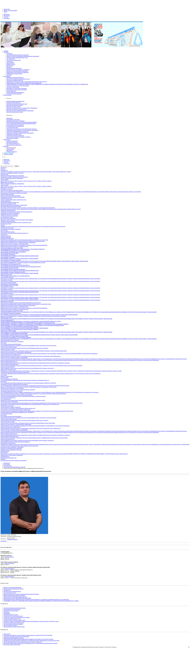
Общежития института (6, 214)
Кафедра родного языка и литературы (44, 368)
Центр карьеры (11, 400)
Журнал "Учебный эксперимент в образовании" (36, 387)
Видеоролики (4, 452)
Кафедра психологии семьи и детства (14, 356)
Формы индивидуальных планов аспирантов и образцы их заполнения (123, 191)
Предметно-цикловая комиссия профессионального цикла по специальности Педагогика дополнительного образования (128, 360)
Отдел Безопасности (6, 399)
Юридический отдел (23, 233)
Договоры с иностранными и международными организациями (17, 219)
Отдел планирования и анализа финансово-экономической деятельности (19, 380)
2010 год (3, 181)
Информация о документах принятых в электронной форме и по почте (27, 262)
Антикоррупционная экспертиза (61, 444)
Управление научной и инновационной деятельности (20, 133)
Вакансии (9, 67)
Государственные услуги (10, 592)
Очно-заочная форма (20, 251)
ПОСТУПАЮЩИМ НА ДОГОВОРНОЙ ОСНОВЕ (44, 324)
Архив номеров (5, 179)
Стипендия (15, 214)
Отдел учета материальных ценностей (25, 389)
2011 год (7, 181)
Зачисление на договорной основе (9, 278)
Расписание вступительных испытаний (17, 88)
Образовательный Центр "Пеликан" (10, 340)
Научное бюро (52, 387)
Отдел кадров (4, 230)
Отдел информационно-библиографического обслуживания (16, 383)
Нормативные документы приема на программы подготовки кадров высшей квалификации (24, 245)
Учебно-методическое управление (15, 135)
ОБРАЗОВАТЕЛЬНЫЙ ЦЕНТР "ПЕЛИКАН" (22, 412)
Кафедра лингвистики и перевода (39, 348)
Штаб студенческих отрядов (38, 396)
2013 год (17, 181)
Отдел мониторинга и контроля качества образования (14, 403)
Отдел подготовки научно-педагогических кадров (56, 385)
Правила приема (5, 241)
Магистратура (18, 222)
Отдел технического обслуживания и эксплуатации (85, 392)
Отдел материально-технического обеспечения (61, 411)
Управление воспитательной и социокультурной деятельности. (17, 395)
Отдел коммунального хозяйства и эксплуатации (36, 411)
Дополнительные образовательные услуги (17, 57)
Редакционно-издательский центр (15, 126)
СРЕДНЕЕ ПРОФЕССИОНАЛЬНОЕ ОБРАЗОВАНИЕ (74, 261)
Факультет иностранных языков (15, 105)
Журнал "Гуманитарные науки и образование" (12, 387)
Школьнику (7, 14)
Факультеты (10, 150)
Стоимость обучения (81, 191)
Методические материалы (76, 444)
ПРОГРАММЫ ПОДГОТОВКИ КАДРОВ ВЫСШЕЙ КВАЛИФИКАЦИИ (19, 255)
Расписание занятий (54, 191)
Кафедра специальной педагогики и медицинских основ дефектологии (42, 356)
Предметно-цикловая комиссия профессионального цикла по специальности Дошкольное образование (85, 358)
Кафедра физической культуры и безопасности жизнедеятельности (22, 362)
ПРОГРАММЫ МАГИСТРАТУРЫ (9, 253)
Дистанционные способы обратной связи (14, 626)
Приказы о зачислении (6, 274)
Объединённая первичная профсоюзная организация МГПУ (22, 122)
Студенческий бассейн (12, 127)
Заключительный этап (6, 198)
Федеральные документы (20, 193)
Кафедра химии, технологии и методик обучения (43, 345)
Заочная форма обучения (7, 266)
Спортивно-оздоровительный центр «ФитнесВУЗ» (16, 636)
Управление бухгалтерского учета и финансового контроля (22, 129)
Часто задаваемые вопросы (10, 625)
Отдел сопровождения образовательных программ (69, 403)
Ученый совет (4, 170)
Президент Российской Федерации (12, 587)
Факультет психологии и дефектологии (16, 109)
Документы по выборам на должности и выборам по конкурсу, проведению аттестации (23, 171)
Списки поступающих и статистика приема (18, 85)
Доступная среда (11, 59)
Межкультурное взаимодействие (119, 453)
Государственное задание (7, 217)
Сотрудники (10, 61)
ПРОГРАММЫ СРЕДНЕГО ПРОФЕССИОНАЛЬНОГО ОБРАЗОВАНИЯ (19, 258)
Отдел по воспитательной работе (9, 396)
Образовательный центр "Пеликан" (16, 120)
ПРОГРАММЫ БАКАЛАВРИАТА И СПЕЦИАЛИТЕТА (15, 250)
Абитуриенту (7, 15)
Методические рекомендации (8, 453)
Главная (6, 50)
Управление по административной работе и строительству (15, 409)
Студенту (6, 17)
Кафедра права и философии (47, 423)
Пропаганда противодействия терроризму (17, 71)
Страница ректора (8, 154)
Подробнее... (4, 541)
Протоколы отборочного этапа (18, 199)
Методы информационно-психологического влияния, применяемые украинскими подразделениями (41, 453)
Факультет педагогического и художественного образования (22, 108)
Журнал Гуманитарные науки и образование (12, 178)
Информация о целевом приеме (17, 241)
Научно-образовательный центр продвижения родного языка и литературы (23, 642)
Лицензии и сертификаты (7, 173)
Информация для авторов (7, 182)
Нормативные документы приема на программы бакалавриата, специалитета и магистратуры (24, 239)
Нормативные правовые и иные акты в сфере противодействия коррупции (20, 444)
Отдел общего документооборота (9, 233)
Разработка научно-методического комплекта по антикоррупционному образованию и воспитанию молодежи (31, 640)
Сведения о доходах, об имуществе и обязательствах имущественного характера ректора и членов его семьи (93, 370)
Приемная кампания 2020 (7, 301)
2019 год (45, 181)
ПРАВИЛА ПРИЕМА (63, 324)
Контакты (9, 75)
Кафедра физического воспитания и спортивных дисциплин (54, 362)
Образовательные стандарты (8, 221)
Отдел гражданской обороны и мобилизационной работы (21, 123)
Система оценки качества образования (13, 624)
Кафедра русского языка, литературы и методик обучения (20, 368)
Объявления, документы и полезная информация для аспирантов (32, 191)
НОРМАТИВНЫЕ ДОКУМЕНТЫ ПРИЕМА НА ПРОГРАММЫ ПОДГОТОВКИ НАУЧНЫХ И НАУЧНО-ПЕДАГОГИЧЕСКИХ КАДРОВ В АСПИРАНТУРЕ (47, 84)
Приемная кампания (6, 237)
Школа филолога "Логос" (74, 209)
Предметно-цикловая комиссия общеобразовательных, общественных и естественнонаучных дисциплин (32, 358)
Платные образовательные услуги (12, 618)
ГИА (14, 191)
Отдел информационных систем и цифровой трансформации (16, 392)
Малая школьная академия (7, 194)
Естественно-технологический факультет (17, 104)
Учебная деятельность (12, 141)
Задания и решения (6, 199)
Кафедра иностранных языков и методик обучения (18, 348)
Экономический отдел (43, 380)
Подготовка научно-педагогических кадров (12, 190)
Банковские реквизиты (20, 460)
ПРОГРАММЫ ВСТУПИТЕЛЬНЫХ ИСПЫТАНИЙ (14, 333)
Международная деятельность (14, 145)
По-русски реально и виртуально (12, 644)
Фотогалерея (7, 634)
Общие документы (18, 173)
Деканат (3, 345)
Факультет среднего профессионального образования (20, 110)
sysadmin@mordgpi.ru (12, 539)
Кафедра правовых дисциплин (48, 350)
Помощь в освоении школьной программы (44, 207)
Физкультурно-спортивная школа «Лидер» (32, 209)
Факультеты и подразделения (11, 610)
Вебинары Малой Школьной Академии (14, 638)
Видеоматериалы (5, 451)
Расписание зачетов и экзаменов (68, 191)
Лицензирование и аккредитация (12, 609)
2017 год (35, 181)
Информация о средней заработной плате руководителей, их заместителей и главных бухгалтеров (26, 370)
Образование (7, 613)
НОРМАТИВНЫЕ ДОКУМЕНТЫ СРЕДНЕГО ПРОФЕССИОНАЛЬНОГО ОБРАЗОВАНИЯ (24, 328)
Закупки (3, 225)
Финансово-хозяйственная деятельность (14, 622)
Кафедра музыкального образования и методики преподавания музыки (23, 353)
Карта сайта (7, 9)
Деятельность (7, 139)
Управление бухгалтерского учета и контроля (12, 388)
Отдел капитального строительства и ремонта (12, 411)
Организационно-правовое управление (11, 229)
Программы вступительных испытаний (17, 89)
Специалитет (25, 222)
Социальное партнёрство (7, 372)
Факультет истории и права (13, 106)
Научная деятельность (12, 142)
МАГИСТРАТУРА (25, 261)
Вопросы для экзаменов (7, 191)
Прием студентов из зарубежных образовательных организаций (23, 56)
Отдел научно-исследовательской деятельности (32, 385)
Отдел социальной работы (24, 396)
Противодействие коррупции (14, 68)
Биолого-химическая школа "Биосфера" (11, 195)
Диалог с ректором (9, 153)
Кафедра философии (61, 350)
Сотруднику (7, 18)
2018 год (40, 181)
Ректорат (3, 169)
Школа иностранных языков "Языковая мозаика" (55, 209)
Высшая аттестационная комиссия (12, 591)
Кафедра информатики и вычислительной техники (18, 365)
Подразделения (7, 95)
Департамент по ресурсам (13, 119)
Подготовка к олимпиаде (26, 207)
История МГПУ (11, 63)
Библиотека (9, 118)
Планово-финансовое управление (15, 124)
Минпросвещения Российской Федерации (14, 595)
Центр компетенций (20, 400)
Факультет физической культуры (15, 112)
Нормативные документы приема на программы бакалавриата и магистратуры (27, 81)
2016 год (31, 181)
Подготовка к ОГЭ (15, 207)
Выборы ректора (11, 64)
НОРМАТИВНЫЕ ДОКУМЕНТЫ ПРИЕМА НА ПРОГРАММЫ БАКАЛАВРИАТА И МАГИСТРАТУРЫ (28, 322)
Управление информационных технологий (17, 131)
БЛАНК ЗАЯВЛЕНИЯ (6, 321)
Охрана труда (4, 234)
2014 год (21, 181)
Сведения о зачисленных (13, 87)
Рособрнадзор (7, 590)
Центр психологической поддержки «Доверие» (19, 137)
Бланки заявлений (11, 91)
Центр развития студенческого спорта (35, 400)
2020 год (49, 181)
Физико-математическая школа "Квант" (11, 209)
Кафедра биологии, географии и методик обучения (18, 345)
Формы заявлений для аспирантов (96, 191)
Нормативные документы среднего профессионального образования (24, 83)
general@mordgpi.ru (9, 563)
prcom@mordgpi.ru (9, 556)
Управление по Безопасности (14, 134)
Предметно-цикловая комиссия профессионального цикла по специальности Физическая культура (72, 360)
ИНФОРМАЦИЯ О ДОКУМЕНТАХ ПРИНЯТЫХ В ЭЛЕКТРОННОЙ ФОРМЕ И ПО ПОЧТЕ (36, 321)
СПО (30, 222)
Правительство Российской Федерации (13, 588)
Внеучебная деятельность (13, 143)
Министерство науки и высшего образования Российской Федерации (21, 594)
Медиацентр (4, 400)
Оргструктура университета (14, 60)
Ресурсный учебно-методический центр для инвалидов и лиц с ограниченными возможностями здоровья (30, 643)
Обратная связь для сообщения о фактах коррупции (25, 445)
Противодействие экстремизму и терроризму (18, 69)
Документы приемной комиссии (15, 80)
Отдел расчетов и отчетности (8, 389)
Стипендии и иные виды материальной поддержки (17, 617)
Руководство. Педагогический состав (13, 616)
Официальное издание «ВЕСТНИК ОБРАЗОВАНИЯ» (17, 598)
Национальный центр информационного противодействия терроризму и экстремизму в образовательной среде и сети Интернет (36, 599)
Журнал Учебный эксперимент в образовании (12, 183)
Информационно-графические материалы (11, 449)
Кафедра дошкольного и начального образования (64, 353)
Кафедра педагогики (46, 353)
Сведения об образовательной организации (18, 55)
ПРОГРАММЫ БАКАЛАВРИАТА (54, 312)
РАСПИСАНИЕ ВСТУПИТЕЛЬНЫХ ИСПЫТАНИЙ (14, 336)
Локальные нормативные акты (58, 370)
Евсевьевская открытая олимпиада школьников (13, 197)
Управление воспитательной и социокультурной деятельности (22, 130)
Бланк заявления (5, 262)
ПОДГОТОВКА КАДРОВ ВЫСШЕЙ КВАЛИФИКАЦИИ (45, 261)
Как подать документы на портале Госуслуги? (18, 79)
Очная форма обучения (19, 266)
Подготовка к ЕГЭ (5, 207)
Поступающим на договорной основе (35, 241)
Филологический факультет (14, 102)
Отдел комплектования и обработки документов (43, 383)
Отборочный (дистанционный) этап (10, 202)
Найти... (17, 166)
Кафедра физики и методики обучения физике (70, 365)
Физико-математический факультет (15, 101)
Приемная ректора (11, 147)
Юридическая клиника (12, 138)
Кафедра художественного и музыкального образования (55, 425)
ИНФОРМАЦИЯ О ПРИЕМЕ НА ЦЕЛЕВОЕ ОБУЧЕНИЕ (16, 324)
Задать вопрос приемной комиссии (15, 92)
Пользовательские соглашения (21, 372)
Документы (9, 53)
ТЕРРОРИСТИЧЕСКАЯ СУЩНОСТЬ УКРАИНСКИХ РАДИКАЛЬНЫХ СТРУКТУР (89, 453)
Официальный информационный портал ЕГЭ (15, 596)
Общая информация (6, 201)
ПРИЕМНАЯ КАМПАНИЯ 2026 (15, 77)
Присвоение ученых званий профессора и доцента (58, 171)
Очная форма (11, 251)
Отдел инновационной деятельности (10, 385)
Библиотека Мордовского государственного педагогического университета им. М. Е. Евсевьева (28, 635)
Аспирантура (4, 222)
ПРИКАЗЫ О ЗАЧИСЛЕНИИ (8, 330)
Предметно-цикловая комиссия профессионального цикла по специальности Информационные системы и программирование (143, 358)
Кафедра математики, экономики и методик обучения (45, 365)
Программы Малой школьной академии (11, 206)
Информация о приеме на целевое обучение (20, 304)
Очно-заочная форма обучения (33, 266)
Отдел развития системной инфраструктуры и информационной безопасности (52, 392)
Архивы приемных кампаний (14, 93)
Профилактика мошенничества (14, 73)
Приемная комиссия (12, 151)
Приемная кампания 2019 (7, 238)
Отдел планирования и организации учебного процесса (42, 403)
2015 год (26, 181)
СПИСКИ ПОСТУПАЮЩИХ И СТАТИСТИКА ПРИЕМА (16, 337)
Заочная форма (4, 251)
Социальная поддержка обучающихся (10, 213)
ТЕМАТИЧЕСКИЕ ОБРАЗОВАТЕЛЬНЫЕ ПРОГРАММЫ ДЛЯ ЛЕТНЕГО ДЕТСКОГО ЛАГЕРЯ (28, 639)
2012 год (12, 181)
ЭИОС (5, 11)
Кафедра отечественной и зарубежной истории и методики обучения (22, 350)
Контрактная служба (6, 223)
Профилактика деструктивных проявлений (17, 72)
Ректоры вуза (10, 65)
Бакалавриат (11, 222)
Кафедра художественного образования (87, 353)
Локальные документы (6, 189)
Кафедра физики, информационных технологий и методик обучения (50, 437)
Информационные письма (46, 444)
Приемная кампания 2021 (7, 320)
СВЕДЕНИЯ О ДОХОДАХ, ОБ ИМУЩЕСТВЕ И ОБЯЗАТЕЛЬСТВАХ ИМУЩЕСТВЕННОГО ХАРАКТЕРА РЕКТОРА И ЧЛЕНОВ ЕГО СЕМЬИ (41, 600)
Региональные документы (7, 193)
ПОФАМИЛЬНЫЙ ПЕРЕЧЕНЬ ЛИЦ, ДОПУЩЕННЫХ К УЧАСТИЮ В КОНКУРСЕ (23, 249)
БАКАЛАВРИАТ (5, 314)
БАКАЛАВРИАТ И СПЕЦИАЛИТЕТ (10, 261)
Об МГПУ (6, 52)
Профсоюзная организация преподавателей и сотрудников (33, 226)
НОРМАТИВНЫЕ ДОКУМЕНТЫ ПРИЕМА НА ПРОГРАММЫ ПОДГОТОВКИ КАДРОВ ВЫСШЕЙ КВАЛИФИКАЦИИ (32, 325)
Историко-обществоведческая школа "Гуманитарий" (14, 205)
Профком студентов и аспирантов (9, 226)
